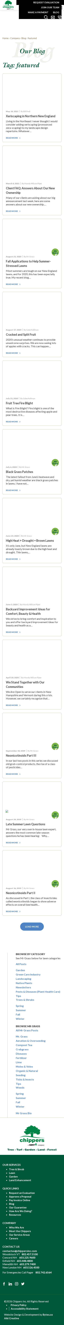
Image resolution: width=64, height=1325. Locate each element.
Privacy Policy (18, 1305)
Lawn (12, 1172)
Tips (18, 995)
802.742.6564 (43, 1272)
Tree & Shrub (16, 1169)
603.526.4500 (31, 1267)
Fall (18, 1014)
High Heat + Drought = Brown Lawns (30, 540)
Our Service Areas (19, 1234)
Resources (15, 1214)
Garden (20, 970)
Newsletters (23, 987)
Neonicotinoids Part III (21, 755)
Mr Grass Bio (24, 1113)
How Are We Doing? (20, 1211)
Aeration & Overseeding (30, 1040)
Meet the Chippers (20, 1231)
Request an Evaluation (22, 1192)
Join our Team (50, 7)
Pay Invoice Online (19, 1200)
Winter (20, 1018)
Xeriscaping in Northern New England (30, 116)
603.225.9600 (27, 1257)
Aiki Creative (11, 1318)
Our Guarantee (18, 1207)
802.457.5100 (30, 1254)
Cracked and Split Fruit (21, 334)
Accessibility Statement (25, 1308)
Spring (20, 1005)
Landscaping (23, 978)
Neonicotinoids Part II (20, 893)
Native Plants (24, 983)
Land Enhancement (20, 1180)
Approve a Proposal (20, 1196)
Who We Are (16, 1227)
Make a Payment (38, 12)
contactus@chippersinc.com (19, 1250)
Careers (13, 1238)
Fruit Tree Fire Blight (19, 403)
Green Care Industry (28, 974)
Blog (56, 12)
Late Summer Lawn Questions (25, 824)
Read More (12, 138)
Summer (21, 1010)
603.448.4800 (25, 1260)
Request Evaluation (46, 2)
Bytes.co (48, 1314)
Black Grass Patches (19, 472)
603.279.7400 (28, 1264)
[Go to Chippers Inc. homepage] (8, 4)
